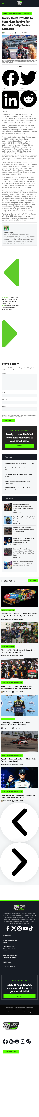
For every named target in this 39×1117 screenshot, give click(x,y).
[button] (3, 3)
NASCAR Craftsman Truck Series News (10, 956)
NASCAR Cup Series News (8, 610)
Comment (5, 373)
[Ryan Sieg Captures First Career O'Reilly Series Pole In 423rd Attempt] (8, 531)
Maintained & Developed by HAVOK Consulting (19, 1010)
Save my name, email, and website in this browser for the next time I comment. (19, 416)
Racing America (8, 1093)
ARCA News (7, 962)
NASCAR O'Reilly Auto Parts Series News (17, 13)
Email (4, 399)
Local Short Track (9, 967)
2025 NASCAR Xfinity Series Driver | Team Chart (17, 482)
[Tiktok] (31, 928)
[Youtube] (25, 928)
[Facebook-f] (7, 928)
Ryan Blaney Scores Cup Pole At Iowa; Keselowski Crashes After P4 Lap (24, 519)
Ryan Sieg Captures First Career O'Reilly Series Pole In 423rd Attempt (23, 530)
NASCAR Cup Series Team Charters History (17, 469)
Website (4, 406)
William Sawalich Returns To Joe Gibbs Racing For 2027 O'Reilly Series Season (23, 564)
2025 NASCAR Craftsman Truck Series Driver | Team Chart (18, 489)
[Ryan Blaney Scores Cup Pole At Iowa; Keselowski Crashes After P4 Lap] (8, 520)
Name (4, 392)
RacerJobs (6, 1102)
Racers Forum (7, 1112)
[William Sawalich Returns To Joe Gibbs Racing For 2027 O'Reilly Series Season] (8, 565)
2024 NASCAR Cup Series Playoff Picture (19, 463)
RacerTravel (7, 1107)
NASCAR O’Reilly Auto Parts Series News (9, 949)
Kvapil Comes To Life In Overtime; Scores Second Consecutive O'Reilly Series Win (23, 507)
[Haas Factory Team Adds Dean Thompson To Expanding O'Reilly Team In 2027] (8, 541)
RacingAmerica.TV (9, 1098)
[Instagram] (19, 928)
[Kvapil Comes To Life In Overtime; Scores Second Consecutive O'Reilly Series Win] (8, 507)
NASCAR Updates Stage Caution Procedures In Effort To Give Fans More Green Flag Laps (23, 552)
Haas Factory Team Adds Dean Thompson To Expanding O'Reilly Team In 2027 (23, 540)
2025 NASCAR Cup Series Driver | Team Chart (18, 475)
